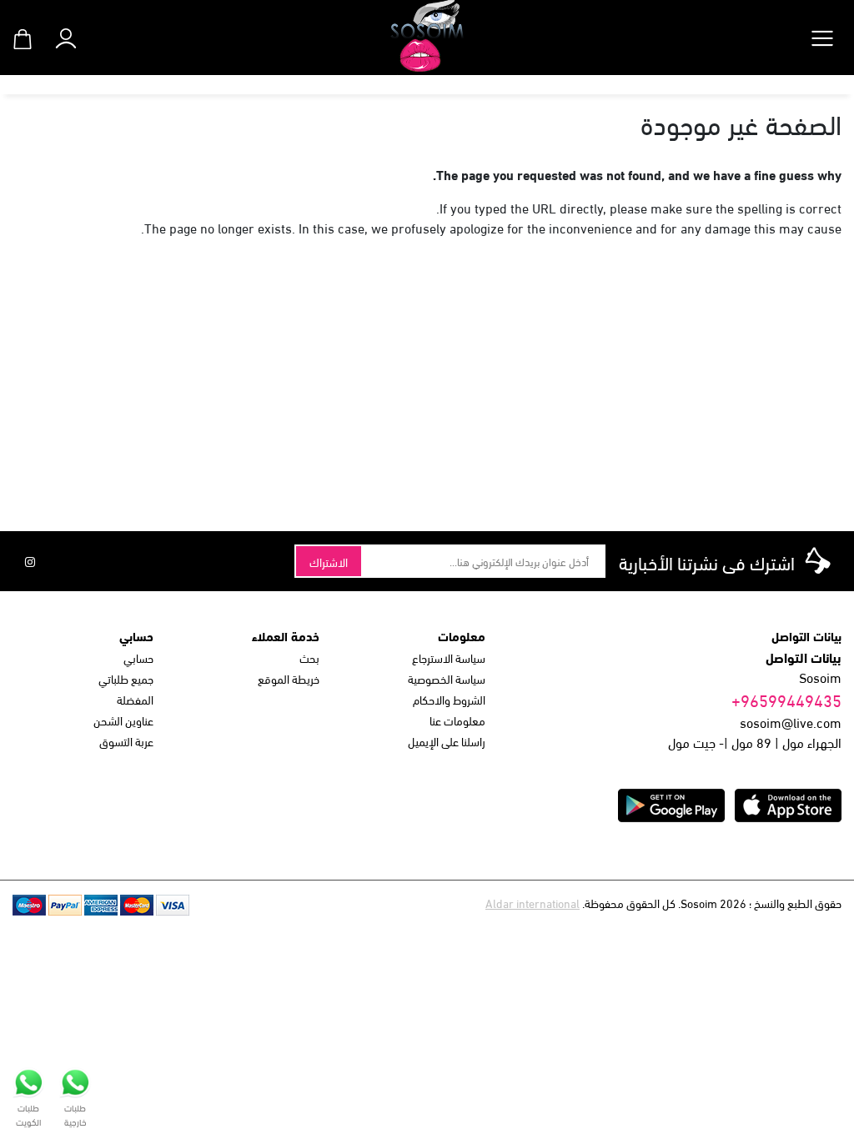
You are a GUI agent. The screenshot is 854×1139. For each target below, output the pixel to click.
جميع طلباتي (125, 678)
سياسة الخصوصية (446, 678)
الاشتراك (328, 561)
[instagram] (30, 561)
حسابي (138, 657)
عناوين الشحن (123, 720)
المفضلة (135, 699)
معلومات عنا (457, 720)
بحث (309, 657)
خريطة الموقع (288, 678)
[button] (65, 35)
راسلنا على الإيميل (446, 740)
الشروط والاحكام (449, 699)
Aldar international (532, 902)
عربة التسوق (126, 740)
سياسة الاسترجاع (448, 657)
